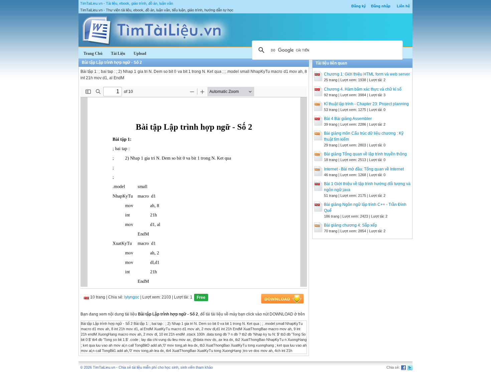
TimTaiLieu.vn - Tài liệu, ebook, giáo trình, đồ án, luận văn (126, 3)
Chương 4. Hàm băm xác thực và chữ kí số (362, 89)
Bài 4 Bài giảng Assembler (348, 118)
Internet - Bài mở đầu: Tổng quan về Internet (364, 169)
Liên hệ (403, 6)
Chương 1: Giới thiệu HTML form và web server (367, 74)
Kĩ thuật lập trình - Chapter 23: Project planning (366, 104)
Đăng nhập (380, 6)
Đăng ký (358, 6)
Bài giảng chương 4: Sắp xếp (350, 225)
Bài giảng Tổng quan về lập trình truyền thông (365, 154)
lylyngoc (131, 297)
